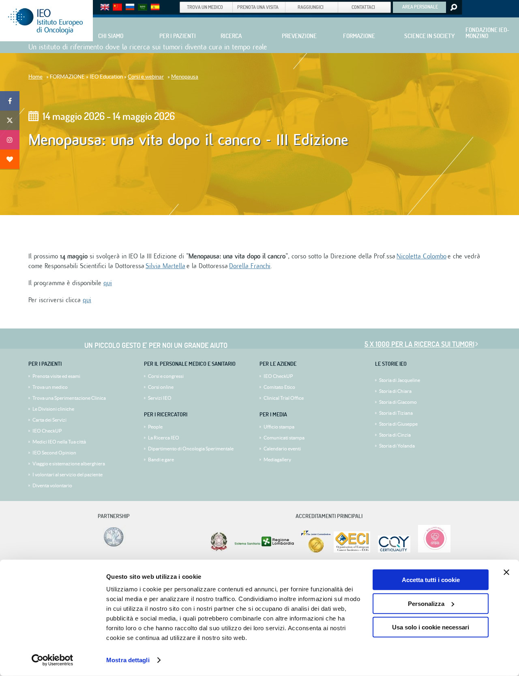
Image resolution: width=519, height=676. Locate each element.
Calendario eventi (282, 448)
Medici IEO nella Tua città (59, 441)
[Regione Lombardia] (265, 551)
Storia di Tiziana (396, 413)
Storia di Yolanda (397, 445)
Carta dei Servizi (49, 419)
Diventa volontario (52, 485)
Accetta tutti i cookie (431, 579)
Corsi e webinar (146, 77)
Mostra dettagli (128, 660)
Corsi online (161, 387)
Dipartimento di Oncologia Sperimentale (191, 448)
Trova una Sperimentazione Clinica (69, 398)
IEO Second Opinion (54, 452)
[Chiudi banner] (506, 572)
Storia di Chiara (395, 391)
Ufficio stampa (279, 426)
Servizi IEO (160, 398)
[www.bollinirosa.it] (431, 551)
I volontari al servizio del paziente (67, 474)
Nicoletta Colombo (421, 256)
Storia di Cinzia (395, 434)
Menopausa (184, 77)
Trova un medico (50, 387)
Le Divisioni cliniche (53, 409)
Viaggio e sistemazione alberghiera (68, 463)
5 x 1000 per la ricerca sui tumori (419, 344)
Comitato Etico (279, 387)
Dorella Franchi (249, 266)
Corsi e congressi (166, 376)
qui (107, 283)
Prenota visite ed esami (56, 376)
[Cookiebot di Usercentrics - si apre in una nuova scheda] (52, 660)
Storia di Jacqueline (399, 380)
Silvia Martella (165, 266)
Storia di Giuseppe (398, 423)
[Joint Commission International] (316, 551)
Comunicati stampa (284, 437)
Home (35, 77)
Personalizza (426, 603)
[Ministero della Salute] (219, 551)
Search (453, 7)
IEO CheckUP (47, 430)
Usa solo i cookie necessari (430, 627)
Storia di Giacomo (398, 402)
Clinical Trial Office (284, 398)
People (155, 426)
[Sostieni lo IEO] (9, 159)
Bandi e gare (161, 459)
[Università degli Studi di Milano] (112, 546)
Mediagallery (277, 459)
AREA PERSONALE (420, 6)
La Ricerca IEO (163, 437)
